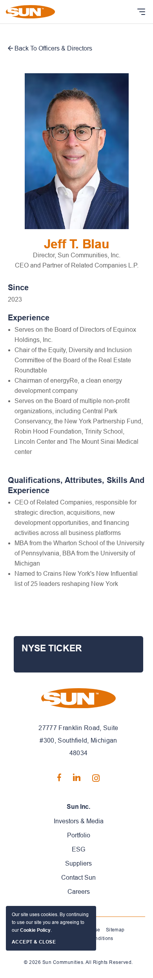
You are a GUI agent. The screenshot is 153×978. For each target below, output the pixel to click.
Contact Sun (78, 877)
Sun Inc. (78, 806)
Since (18, 287)
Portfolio (78, 835)
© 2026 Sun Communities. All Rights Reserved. (78, 962)
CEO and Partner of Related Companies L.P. (76, 265)
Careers (78, 891)
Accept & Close (34, 942)
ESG (78, 849)
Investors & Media (79, 821)
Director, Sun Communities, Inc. (76, 255)
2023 (15, 299)
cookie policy (35, 930)
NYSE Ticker (52, 648)
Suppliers (78, 863)
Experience (28, 317)
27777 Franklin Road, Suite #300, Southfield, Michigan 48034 (78, 740)
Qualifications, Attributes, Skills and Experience (76, 485)
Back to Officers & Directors (52, 48)
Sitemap (115, 930)
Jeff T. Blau (76, 244)
